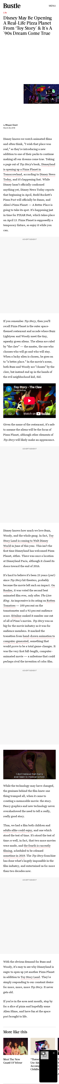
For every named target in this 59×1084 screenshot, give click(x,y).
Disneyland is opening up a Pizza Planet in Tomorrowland (29, 169)
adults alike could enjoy (17, 830)
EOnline (16, 616)
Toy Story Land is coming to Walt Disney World (28, 541)
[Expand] (43, 1053)
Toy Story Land (30, 977)
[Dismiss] (53, 1053)
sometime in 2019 (14, 855)
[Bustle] (11, 6)
